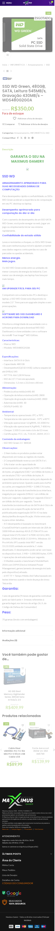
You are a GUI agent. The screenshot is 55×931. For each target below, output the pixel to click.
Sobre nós (5, 829)
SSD (48, 64)
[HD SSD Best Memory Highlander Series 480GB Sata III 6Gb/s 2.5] (14, 676)
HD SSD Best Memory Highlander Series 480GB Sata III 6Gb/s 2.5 (14, 695)
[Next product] (11, 71)
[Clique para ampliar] (7, 55)
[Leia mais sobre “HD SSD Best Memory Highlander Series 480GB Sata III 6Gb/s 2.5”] (22, 673)
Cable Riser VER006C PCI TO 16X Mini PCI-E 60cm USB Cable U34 (14, 752)
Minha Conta (8, 865)
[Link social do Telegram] (32, 138)
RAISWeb (27, 920)
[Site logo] (27, 2)
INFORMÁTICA (17, 64)
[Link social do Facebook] (18, 138)
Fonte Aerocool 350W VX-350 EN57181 (40, 751)
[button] (22, 730)
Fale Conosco (39, 829)
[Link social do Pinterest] (25, 138)
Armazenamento (35, 64)
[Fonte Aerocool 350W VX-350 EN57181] (40, 733)
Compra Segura (16, 829)
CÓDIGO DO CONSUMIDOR (17, 883)
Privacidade (28, 829)
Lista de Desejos (9, 875)
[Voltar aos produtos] (7, 71)
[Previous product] (4, 71)
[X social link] (21, 138)
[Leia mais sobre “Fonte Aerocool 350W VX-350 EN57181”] (48, 730)
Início (4, 64)
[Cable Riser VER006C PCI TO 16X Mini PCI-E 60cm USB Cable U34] (14, 733)
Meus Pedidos (8, 870)
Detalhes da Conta (10, 880)
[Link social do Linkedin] (29, 138)
